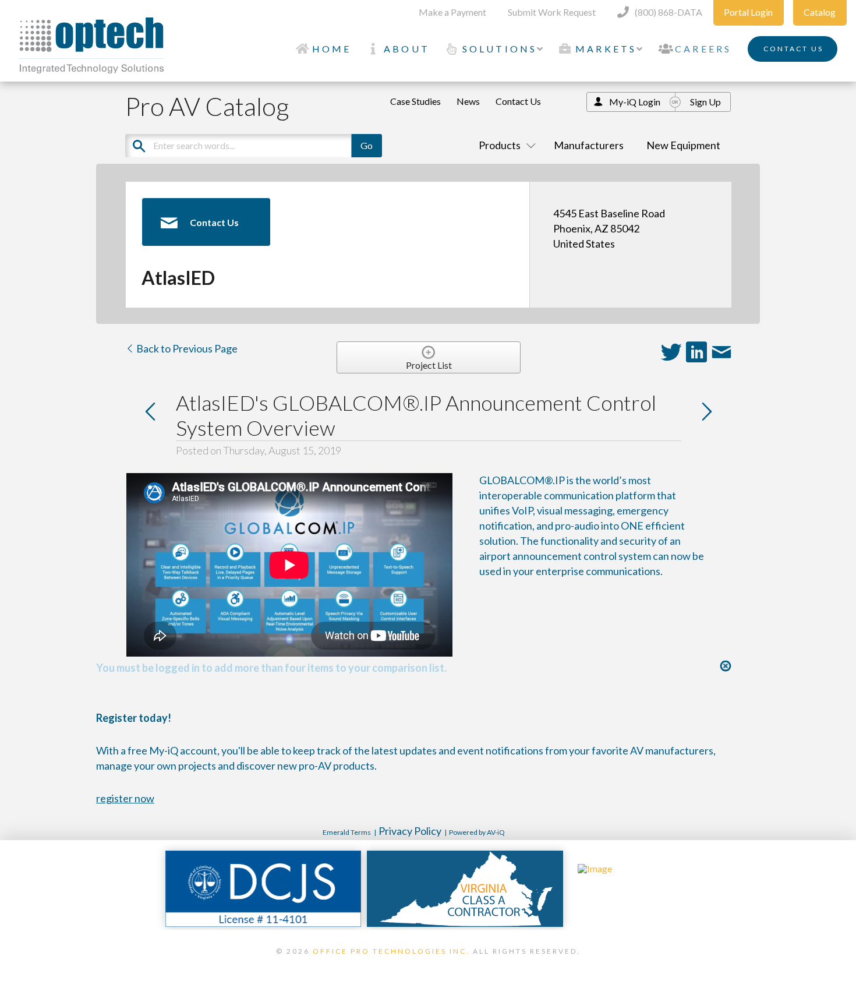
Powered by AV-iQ (477, 832)
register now (125, 798)
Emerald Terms (347, 832)
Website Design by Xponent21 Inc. (428, 966)
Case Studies (415, 101)
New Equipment (683, 145)
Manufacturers (589, 145)
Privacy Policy (410, 830)
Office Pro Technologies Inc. (391, 951)
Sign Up (705, 101)
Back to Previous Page (186, 348)
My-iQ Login (634, 101)
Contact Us (518, 101)
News (468, 101)
